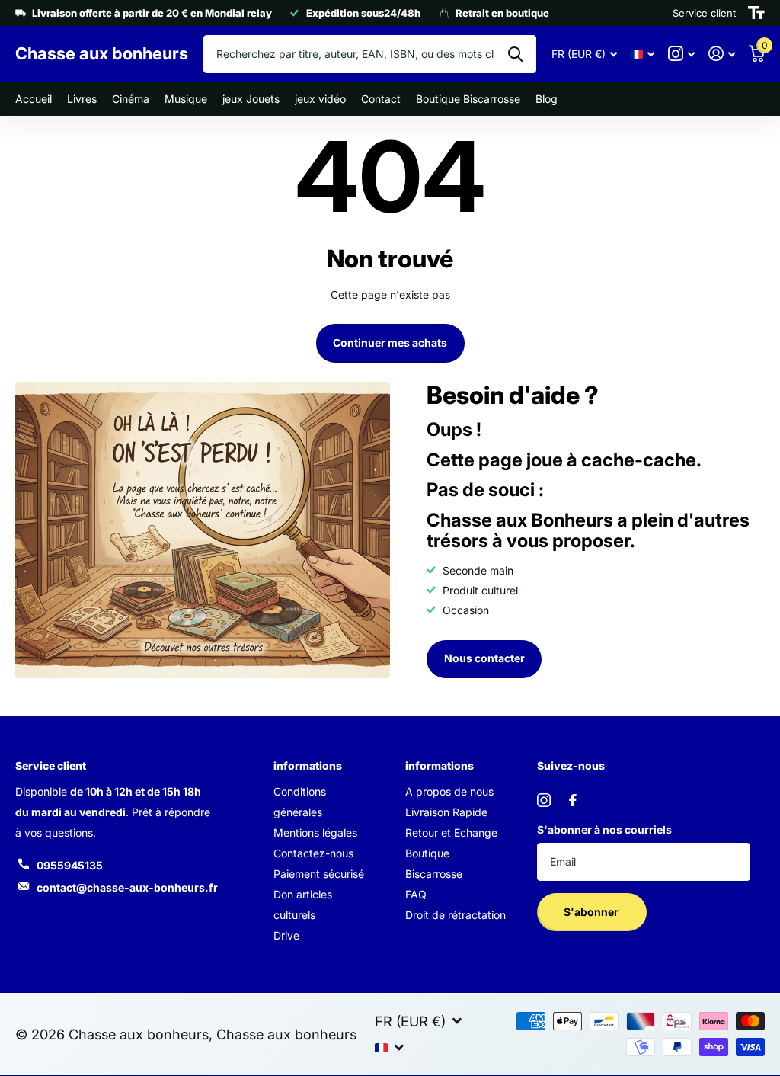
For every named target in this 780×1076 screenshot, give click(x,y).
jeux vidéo (320, 98)
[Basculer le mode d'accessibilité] (756, 13)
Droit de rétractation (455, 914)
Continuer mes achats (390, 342)
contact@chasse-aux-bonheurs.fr (127, 887)
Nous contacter (484, 658)
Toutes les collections (82, 99)
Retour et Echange (451, 832)
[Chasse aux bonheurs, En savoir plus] (681, 54)
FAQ (416, 894)
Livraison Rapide (446, 811)
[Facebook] (573, 800)
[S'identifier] (722, 54)
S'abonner (592, 911)
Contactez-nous (313, 853)
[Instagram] (544, 800)
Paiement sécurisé (318, 873)
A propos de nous (449, 791)
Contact (381, 98)
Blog (546, 98)
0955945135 (70, 865)
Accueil (33, 98)
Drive (286, 935)
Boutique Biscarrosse (468, 98)
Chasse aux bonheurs (286, 1034)
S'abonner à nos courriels (604, 829)
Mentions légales (315, 832)
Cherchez (515, 54)
